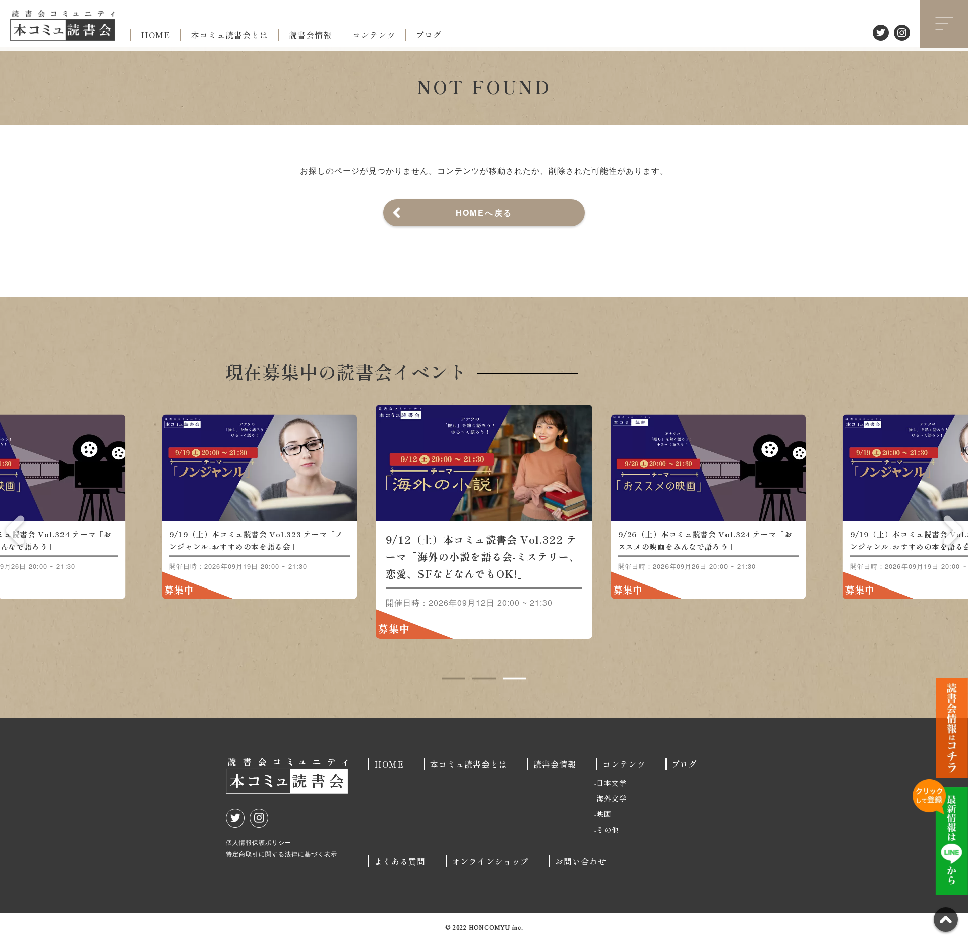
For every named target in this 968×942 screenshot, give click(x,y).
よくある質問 (400, 861)
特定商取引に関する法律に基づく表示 (281, 853)
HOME (155, 35)
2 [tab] (484, 679)
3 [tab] (514, 679)
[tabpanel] (484, 522)
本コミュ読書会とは (229, 35)
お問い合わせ (581, 861)
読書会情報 (310, 35)
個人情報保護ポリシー (258, 842)
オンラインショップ (490, 861)
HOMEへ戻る (484, 212)
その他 (607, 830)
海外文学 (611, 798)
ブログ (429, 35)
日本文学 (611, 783)
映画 (604, 814)
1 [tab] (453, 679)
